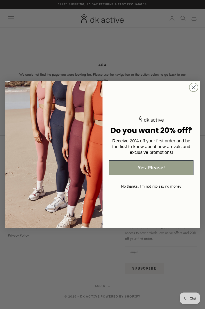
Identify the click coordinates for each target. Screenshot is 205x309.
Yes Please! (151, 167)
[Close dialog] (193, 87)
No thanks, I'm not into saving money (151, 186)
